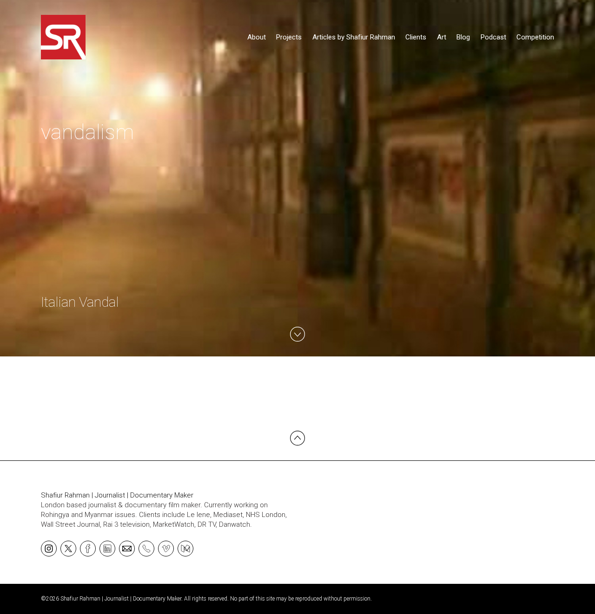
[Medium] (185, 548)
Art (441, 37)
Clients (415, 37)
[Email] (127, 548)
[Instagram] (49, 548)
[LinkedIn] (107, 548)
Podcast (493, 37)
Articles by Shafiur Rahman (353, 37)
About (256, 37)
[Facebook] (88, 548)
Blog (463, 37)
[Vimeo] (166, 548)
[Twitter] (68, 548)
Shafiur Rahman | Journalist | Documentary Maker (117, 495)
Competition (535, 37)
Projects (289, 37)
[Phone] (146, 548)
